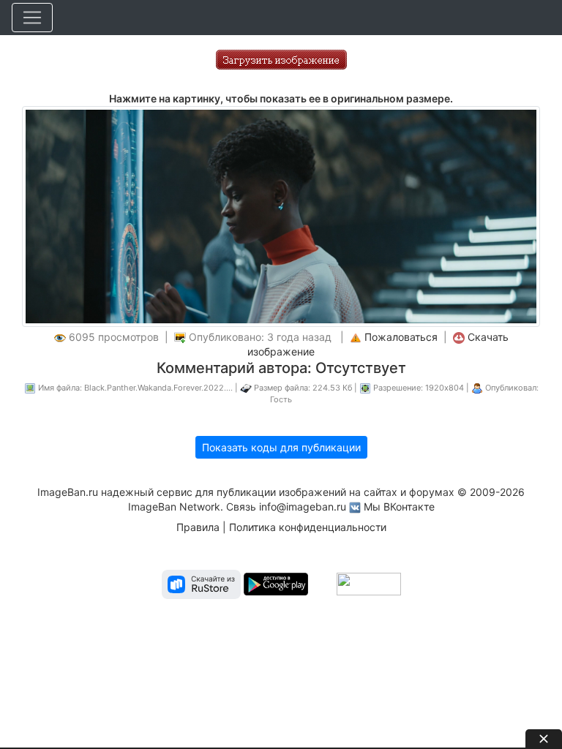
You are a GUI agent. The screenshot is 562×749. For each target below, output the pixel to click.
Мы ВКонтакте (399, 506)
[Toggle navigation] (32, 17)
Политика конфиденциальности (307, 527)
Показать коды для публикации (281, 447)
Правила (198, 527)
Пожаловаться (401, 337)
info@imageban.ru (302, 506)
